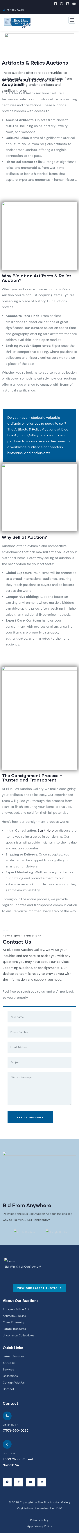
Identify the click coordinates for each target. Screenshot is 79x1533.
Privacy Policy (39, 1520)
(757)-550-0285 (15, 1430)
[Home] (9, 1261)
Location (9, 1453)
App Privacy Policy (39, 1526)
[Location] (7, 1444)
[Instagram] (18, 1482)
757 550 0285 (15, 9)
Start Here (45, 830)
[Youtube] (30, 1482)
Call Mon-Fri (10, 1425)
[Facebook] (7, 1482)
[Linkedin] (41, 1482)
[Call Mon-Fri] (7, 1416)
